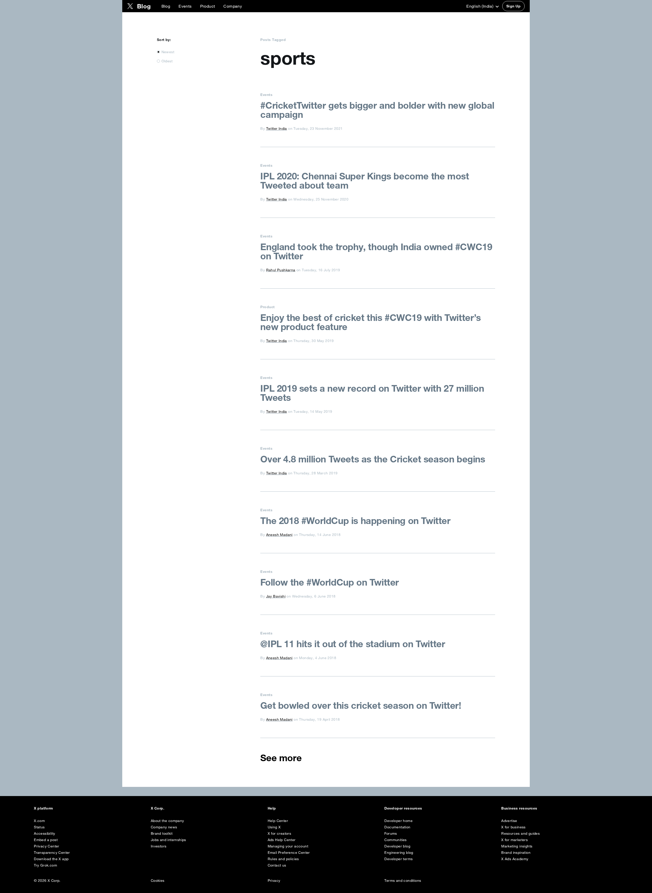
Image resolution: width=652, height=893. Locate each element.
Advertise (509, 820)
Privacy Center (46, 846)
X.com (39, 820)
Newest (167, 52)
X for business (513, 827)
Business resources (519, 808)
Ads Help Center (282, 840)
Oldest (166, 61)
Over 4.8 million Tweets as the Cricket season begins (372, 459)
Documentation (397, 827)
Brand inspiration (516, 852)
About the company (167, 820)
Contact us (277, 865)
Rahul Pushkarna (280, 270)
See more (281, 757)
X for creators (279, 833)
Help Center (278, 820)
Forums (390, 833)
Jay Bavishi (276, 596)
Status (39, 827)
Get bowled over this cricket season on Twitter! (360, 705)
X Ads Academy (514, 859)
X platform (43, 808)
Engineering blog (398, 852)
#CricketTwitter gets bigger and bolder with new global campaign (377, 110)
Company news (164, 827)
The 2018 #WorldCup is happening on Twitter (355, 520)
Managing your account (288, 846)
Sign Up (513, 6)
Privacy (274, 880)
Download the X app (51, 859)
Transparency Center (52, 852)
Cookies (158, 880)
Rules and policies (283, 859)
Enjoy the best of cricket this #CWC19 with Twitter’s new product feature (370, 322)
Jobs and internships (168, 840)
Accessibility (44, 833)
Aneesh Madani (279, 534)
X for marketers (514, 840)
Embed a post (46, 840)
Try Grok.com (45, 865)
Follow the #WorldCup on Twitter (329, 582)
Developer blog (397, 846)
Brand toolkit (161, 833)
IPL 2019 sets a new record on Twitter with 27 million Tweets (372, 393)
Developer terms (398, 859)
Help (272, 808)
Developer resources (403, 808)
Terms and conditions (402, 880)
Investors (159, 846)
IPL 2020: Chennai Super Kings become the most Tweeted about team (364, 181)
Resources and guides (520, 833)
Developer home (398, 820)
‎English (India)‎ (480, 6)
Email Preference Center (289, 852)
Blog (165, 6)
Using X (274, 827)
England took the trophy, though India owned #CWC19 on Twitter (376, 251)
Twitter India (276, 128)
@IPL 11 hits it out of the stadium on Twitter (352, 643)
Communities (395, 840)
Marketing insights (516, 846)
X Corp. (157, 808)
